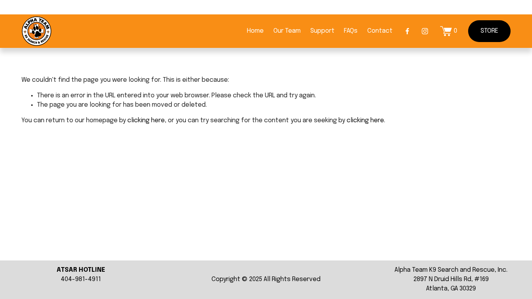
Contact (380, 31)
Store (489, 31)
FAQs (351, 31)
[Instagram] (425, 31)
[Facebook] (407, 31)
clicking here (146, 120)
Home (255, 31)
